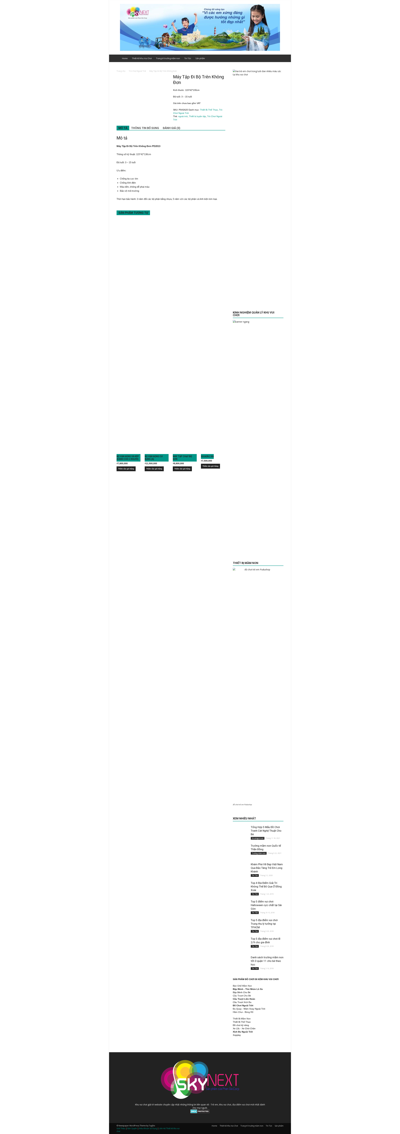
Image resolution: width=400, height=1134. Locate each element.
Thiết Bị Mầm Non (242, 1018)
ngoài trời (183, 116)
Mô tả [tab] (122, 128)
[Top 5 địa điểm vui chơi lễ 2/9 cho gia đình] (240, 945)
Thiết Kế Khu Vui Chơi (142, 58)
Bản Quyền (132, 1128)
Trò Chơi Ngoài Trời (137, 71)
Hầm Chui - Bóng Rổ (243, 1012)
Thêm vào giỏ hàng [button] (126, 469)
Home (125, 58)
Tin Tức (187, 58)
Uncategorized (257, 838)
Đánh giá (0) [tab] (171, 128)
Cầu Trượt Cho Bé (242, 995)
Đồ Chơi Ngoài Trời (243, 1005)
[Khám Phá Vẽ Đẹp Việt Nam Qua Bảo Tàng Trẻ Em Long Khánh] (240, 870)
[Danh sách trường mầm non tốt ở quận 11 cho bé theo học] (240, 963)
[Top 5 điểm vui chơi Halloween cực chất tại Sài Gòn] (240, 907)
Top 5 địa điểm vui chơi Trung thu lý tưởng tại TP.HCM (264, 924)
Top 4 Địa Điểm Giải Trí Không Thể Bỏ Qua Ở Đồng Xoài (266, 886)
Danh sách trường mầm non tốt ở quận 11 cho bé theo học (267, 961)
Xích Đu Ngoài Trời (243, 1031)
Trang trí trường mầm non (168, 58)
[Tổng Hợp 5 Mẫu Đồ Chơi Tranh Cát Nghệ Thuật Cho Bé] (240, 833)
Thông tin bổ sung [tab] (145, 128)
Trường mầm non (259, 853)
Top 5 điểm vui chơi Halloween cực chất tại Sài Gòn (266, 905)
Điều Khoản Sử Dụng (148, 1128)
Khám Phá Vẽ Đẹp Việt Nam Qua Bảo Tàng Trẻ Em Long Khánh (267, 868)
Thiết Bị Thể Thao (209, 110)
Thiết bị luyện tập (197, 116)
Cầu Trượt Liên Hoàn (244, 999)
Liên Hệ (162, 1128)
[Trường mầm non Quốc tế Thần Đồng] (240, 852)
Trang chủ (121, 71)
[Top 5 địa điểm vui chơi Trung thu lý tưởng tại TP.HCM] (240, 926)
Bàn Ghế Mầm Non (242, 986)
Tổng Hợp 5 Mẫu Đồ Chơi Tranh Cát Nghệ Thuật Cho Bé (266, 831)
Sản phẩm (200, 58)
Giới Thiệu (121, 1128)
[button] (279, 58)
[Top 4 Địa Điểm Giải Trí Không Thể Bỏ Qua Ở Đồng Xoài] (240, 889)
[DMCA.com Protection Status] (199, 1112)
